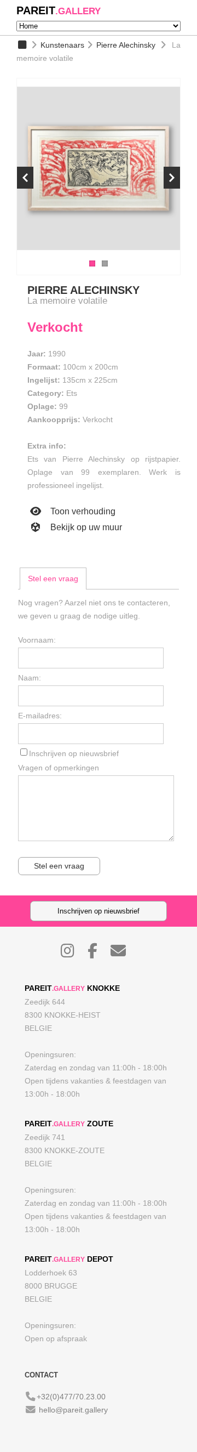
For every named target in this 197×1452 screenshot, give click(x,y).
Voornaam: (37, 640)
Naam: (29, 677)
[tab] (53, 578)
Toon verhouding (81, 511)
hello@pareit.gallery (73, 1409)
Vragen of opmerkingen (58, 767)
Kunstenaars (62, 45)
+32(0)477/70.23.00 (71, 1396)
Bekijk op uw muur (85, 527)
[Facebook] (98, 953)
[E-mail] (124, 953)
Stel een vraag (53, 578)
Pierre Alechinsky (125, 45)
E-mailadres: (40, 715)
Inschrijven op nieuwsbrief (74, 753)
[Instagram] (73, 953)
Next (172, 178)
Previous (25, 178)
